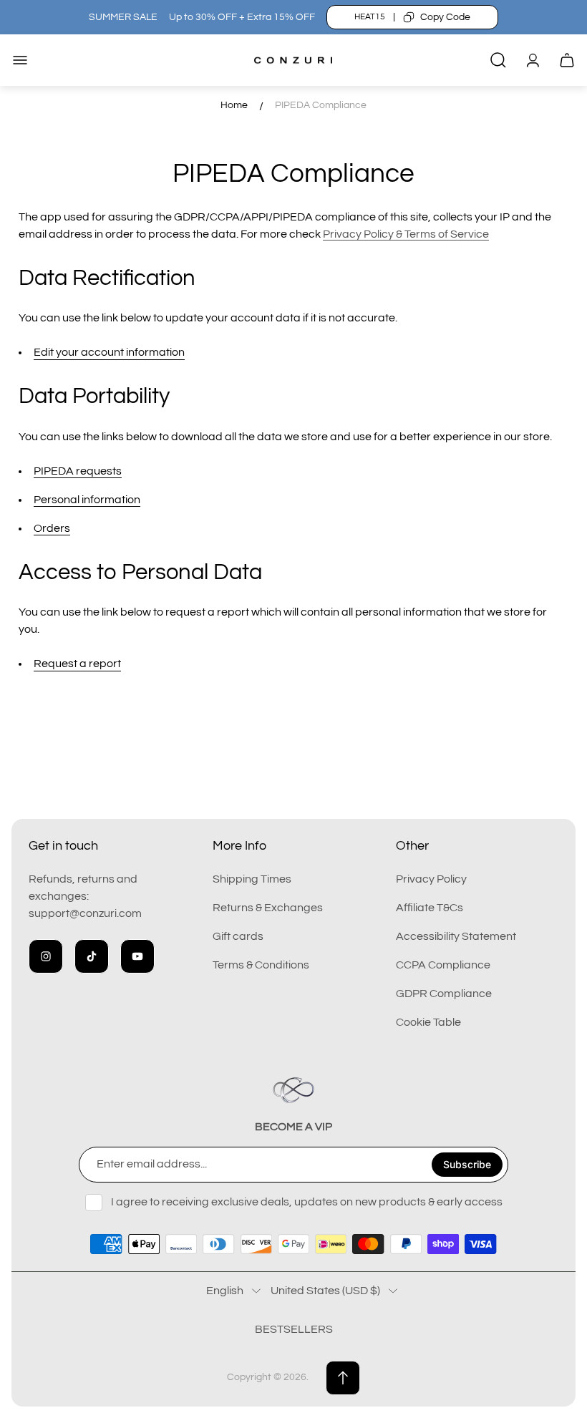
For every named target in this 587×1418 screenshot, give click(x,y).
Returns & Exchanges (268, 907)
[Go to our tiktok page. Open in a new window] (91, 956)
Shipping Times (252, 879)
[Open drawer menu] (20, 60)
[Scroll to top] (343, 1378)
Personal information (87, 499)
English (224, 1290)
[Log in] (532, 60)
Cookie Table (428, 1022)
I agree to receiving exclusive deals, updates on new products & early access (307, 1202)
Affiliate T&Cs (429, 907)
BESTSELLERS (294, 1329)
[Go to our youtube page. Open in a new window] (137, 956)
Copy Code (445, 17)
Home (234, 105)
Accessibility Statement (456, 936)
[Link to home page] (293, 1090)
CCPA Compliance (443, 965)
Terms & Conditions (261, 965)
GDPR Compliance (444, 993)
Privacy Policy (431, 879)
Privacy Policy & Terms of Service (406, 234)
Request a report (77, 663)
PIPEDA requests (78, 471)
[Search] (498, 60)
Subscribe (467, 1164)
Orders (52, 528)
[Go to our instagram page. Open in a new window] (46, 956)
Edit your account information (109, 352)
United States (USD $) (325, 1290)
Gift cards (238, 936)
